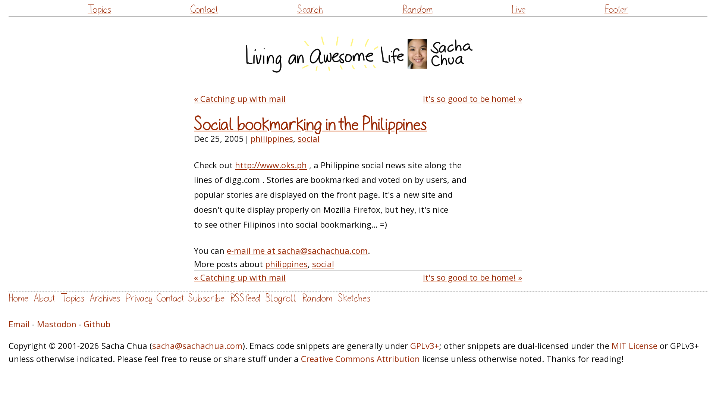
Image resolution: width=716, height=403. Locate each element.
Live (518, 9)
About (44, 298)
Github (97, 323)
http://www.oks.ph (271, 165)
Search (310, 9)
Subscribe (206, 298)
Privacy (139, 298)
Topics (99, 9)
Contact (204, 9)
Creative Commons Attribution (360, 358)
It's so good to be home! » (472, 98)
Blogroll (281, 298)
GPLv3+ (424, 345)
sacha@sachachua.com (197, 345)
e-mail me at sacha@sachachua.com (297, 250)
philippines (272, 138)
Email (19, 323)
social (309, 138)
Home (18, 298)
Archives (105, 298)
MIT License (634, 345)
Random (417, 9)
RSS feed (245, 298)
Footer (616, 9)
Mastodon (56, 323)
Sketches (354, 298)
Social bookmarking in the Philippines (310, 124)
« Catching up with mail (240, 98)
